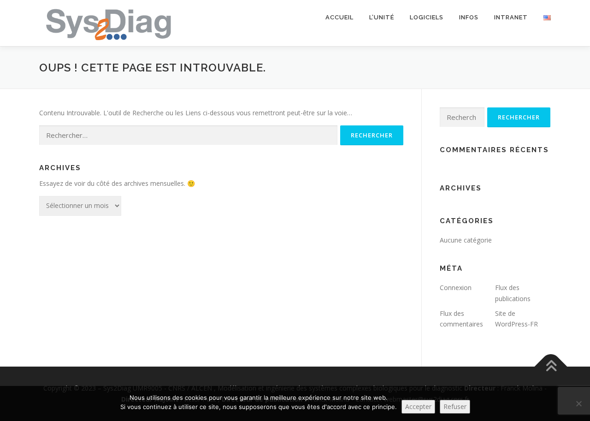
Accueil (339, 17)
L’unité (381, 17)
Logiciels (426, 17)
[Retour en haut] (551, 366)
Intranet (511, 17)
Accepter (418, 406)
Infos (468, 17)
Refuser (454, 406)
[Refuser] (578, 403)
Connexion (456, 287)
